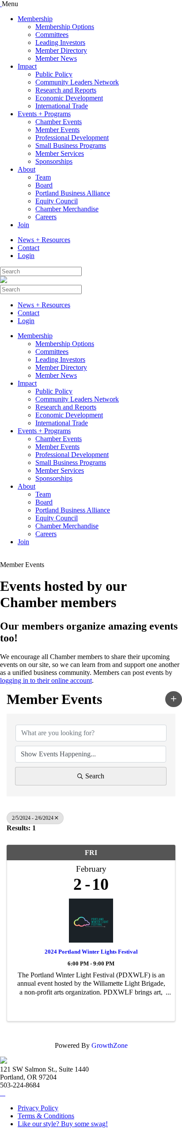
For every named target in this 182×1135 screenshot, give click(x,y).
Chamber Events (58, 121)
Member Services (59, 153)
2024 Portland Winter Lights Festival (91, 951)
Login (26, 255)
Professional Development (72, 137)
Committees (51, 34)
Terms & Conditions (46, 1116)
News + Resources (44, 239)
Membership (35, 18)
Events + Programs (44, 114)
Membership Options (64, 26)
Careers (46, 217)
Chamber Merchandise (67, 209)
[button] (173, 699)
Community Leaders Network (77, 82)
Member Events (57, 129)
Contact (28, 247)
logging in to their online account (46, 680)
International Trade (61, 106)
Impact (27, 66)
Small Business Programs (70, 145)
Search (94, 776)
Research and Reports (65, 90)
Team (43, 177)
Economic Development (69, 98)
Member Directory (61, 50)
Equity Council (56, 201)
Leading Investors (60, 42)
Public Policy (53, 74)
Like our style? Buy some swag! (63, 1124)
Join (23, 224)
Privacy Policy (38, 1108)
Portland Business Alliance (72, 193)
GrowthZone (109, 1045)
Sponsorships (53, 161)
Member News (56, 58)
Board (44, 185)
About (26, 169)
